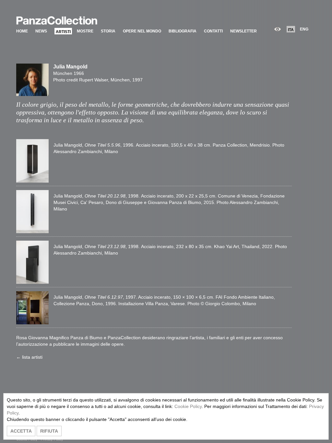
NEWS (41, 31)
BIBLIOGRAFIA (182, 31)
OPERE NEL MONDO (142, 31)
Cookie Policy (188, 406)
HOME (22, 31)
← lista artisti (29, 357)
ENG (304, 29)
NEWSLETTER (243, 31)
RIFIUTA (49, 431)
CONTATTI (213, 31)
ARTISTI (63, 32)
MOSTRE (85, 31)
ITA (291, 30)
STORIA (108, 31)
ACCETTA (21, 431)
